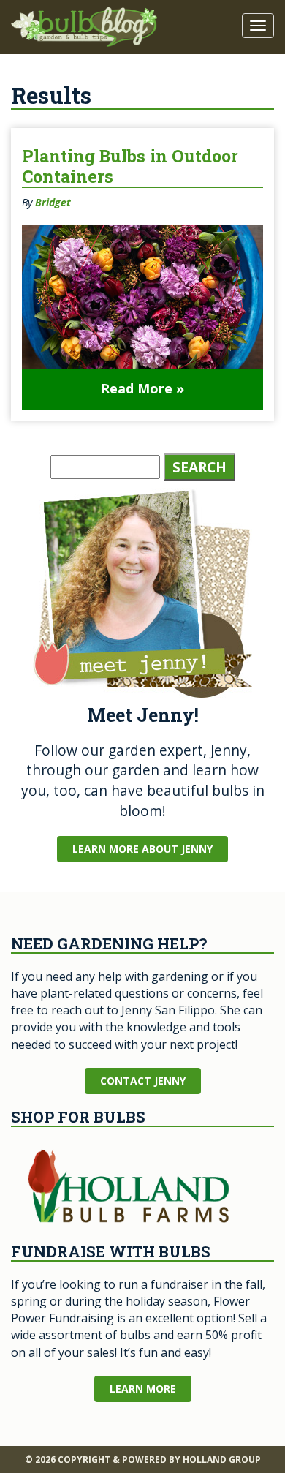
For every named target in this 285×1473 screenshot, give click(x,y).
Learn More (143, 1388)
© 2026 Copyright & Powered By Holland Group (143, 1459)
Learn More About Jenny (142, 849)
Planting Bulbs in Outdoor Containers (130, 166)
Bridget (53, 202)
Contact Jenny (143, 1081)
